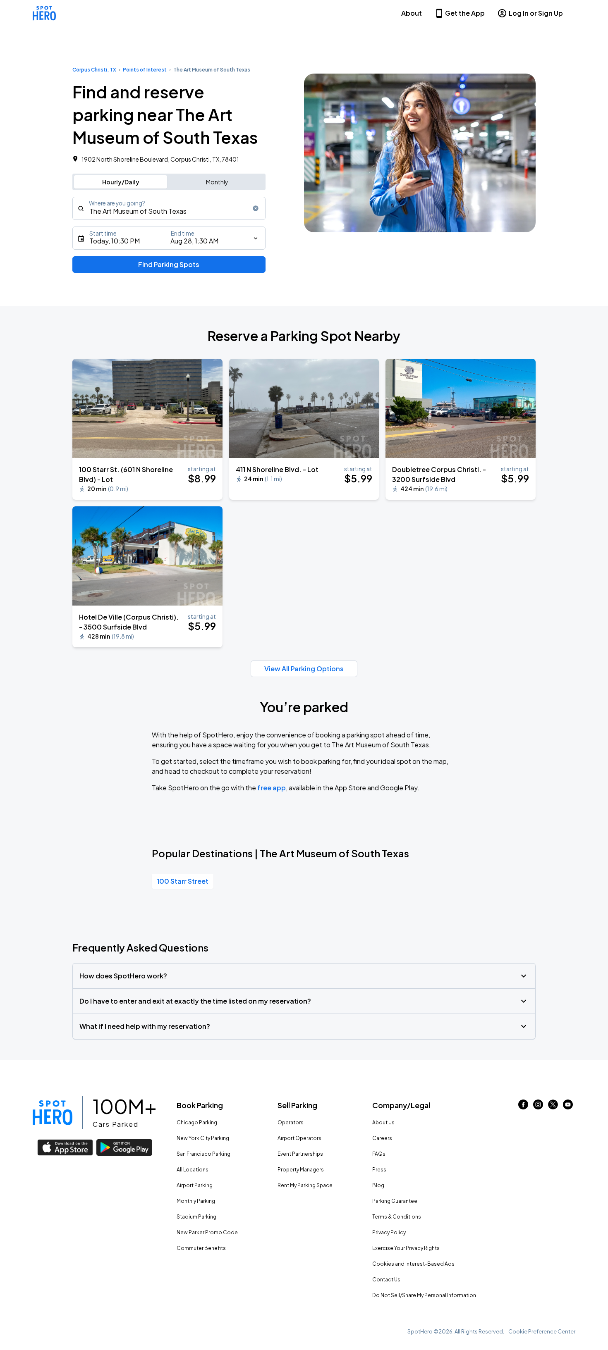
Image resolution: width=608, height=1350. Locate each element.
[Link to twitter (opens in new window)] (553, 1106)
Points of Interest (145, 70)
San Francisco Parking (203, 1154)
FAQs (378, 1154)
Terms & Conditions (396, 1217)
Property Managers (301, 1169)
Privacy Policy (389, 1232)
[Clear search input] (255, 208)
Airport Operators (299, 1138)
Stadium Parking (196, 1217)
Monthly (217, 182)
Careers (382, 1138)
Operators (291, 1122)
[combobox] (169, 208)
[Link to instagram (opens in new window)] (538, 1106)
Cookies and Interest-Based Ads (413, 1264)
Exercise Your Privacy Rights (406, 1248)
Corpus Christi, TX (94, 70)
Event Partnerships (300, 1154)
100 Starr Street (182, 881)
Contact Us (386, 1279)
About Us (383, 1122)
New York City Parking (203, 1138)
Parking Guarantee (394, 1201)
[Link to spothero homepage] (52, 1113)
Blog (378, 1185)
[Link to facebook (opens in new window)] (523, 1106)
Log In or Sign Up (536, 13)
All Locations (192, 1169)
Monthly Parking (196, 1201)
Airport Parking (195, 1185)
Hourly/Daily (120, 182)
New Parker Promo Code (207, 1232)
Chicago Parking (197, 1122)
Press (379, 1169)
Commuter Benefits (201, 1248)
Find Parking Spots (168, 264)
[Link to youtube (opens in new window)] (568, 1106)
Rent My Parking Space (305, 1185)
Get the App (465, 13)
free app (271, 787)
